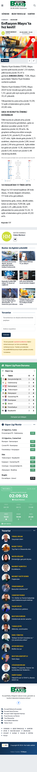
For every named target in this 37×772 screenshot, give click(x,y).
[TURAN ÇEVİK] (6, 628)
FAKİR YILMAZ (17, 675)
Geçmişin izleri (17, 539)
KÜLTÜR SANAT (15, 731)
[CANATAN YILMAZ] (6, 598)
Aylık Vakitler (7, 523)
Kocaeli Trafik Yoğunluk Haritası (14, 713)
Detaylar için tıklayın (18, 417)
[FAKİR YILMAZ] (6, 677)
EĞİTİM (30, 733)
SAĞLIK (14, 733)
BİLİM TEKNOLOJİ (18, 14)
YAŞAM (22, 733)
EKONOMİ (13, 20)
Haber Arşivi (8, 723)
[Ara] (35, 5)
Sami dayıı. (16, 659)
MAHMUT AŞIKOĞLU (19, 566)
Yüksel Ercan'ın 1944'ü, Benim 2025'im (23, 679)
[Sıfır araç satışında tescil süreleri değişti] (27, 275)
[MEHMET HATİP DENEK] (6, 578)
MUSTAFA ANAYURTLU (20, 656)
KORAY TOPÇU (17, 546)
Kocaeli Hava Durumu (11, 711)
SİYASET (6, 733)
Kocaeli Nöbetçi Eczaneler (13, 709)
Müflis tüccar (17, 649)
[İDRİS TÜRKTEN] (6, 638)
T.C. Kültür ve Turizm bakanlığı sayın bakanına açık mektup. (23, 599)
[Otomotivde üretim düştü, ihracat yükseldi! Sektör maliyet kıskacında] (10, 256)
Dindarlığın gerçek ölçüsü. (22, 559)
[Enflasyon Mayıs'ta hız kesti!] (18, 47)
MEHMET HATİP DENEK (20, 576)
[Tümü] (34, 531)
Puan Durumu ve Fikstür (12, 716)
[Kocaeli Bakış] (18, 4)
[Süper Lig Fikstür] (34, 425)
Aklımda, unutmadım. (20, 629)
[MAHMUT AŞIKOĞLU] (6, 568)
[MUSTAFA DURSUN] (6, 618)
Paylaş (6, 60)
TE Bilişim (24, 752)
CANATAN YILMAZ (18, 595)
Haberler (4, 20)
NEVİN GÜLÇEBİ (17, 556)
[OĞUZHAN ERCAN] (6, 667)
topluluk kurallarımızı (20, 342)
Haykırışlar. (16, 579)
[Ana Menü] (2, 6)
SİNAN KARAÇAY (18, 586)
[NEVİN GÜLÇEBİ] (6, 558)
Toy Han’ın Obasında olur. (21, 549)
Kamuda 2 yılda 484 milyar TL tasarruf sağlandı (9, 283)
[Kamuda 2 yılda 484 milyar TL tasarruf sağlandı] (10, 275)
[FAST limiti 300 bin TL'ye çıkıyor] (27, 256)
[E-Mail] (15, 239)
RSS (6, 745)
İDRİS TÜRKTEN (17, 635)
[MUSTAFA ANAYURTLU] (6, 657)
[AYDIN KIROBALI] (6, 647)
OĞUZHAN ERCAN (18, 665)
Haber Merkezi (19, 235)
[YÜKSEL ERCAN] (6, 538)
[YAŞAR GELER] (6, 608)
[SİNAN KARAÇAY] (6, 588)
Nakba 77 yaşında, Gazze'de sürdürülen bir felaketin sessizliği (23, 669)
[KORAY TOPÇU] (6, 548)
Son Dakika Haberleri (11, 720)
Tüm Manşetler (9, 718)
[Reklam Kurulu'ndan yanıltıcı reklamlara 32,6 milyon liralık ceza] (27, 293)
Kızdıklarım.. (16, 569)
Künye (5, 735)
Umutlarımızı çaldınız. (20, 609)
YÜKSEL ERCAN (17, 536)
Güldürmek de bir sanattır (21, 619)
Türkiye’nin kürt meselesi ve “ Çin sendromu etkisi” (23, 639)
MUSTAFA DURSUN (18, 616)
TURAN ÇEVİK (17, 626)
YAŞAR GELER (17, 606)
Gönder (6, 335)
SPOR (5, 731)
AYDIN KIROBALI (17, 646)
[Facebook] (18, 703)
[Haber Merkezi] (7, 236)
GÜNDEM (5, 14)
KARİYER (31, 14)
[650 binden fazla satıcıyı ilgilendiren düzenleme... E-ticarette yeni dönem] (10, 293)
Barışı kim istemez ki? (20, 589)
